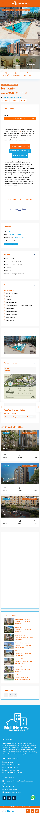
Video (6, 332)
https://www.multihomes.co (13, 792)
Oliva (5, 514)
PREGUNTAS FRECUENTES (12, 765)
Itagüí (19, 131)
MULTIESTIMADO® (9, 762)
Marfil (5, 448)
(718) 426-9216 (9, 786)
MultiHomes (9, 811)
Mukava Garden (20, 667)
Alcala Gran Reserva (22, 643)
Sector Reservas (16, 97)
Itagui (4, 97)
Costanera (18, 627)
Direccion (7, 227)
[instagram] (15, 695)
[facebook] (6, 695)
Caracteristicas (10, 285)
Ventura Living (19, 659)
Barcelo (6, 481)
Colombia (17, 237)
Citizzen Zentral (20, 635)
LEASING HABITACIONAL (11, 770)
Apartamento (13, 85)
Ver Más (4, 85)
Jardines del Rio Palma (22, 619)
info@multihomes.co (11, 789)
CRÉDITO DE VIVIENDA (11, 767)
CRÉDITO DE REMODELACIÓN (13, 773)
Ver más (7, 254)
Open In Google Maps (11, 244)
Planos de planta (10, 363)
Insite (17, 675)
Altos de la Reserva (21, 651)
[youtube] (11, 695)
